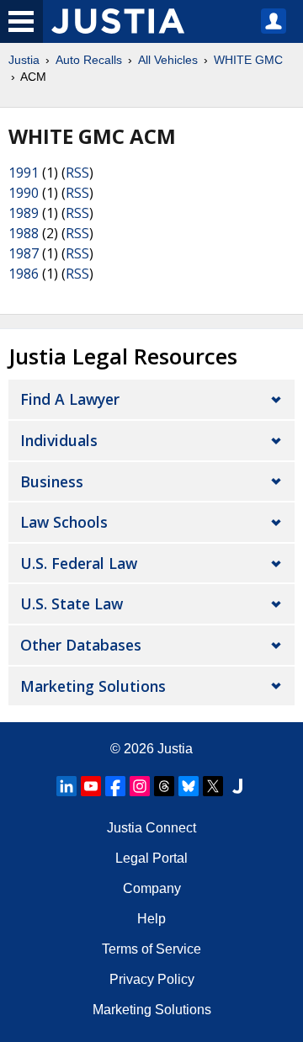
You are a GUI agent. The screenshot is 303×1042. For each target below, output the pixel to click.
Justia (24, 59)
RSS (77, 172)
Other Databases (80, 645)
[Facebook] (115, 786)
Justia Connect (151, 828)
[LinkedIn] (66, 786)
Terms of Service (151, 949)
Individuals (59, 440)
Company (152, 888)
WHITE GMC (248, 59)
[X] (213, 786)
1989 (23, 213)
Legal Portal (151, 858)
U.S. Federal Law (78, 563)
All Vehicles (168, 59)
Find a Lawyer (70, 399)
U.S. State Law (71, 603)
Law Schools (64, 522)
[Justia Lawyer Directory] (237, 786)
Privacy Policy (151, 979)
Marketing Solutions (93, 686)
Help (151, 919)
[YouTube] (91, 786)
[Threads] (164, 786)
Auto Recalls (89, 59)
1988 (23, 233)
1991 (23, 172)
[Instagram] (140, 786)
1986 (23, 273)
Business (51, 481)
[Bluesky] (188, 786)
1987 (23, 253)
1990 (23, 192)
